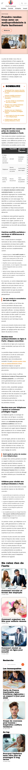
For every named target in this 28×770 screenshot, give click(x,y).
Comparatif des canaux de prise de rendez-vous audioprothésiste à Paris (15, 92)
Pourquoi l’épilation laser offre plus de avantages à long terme (12, 756)
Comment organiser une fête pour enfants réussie (13, 620)
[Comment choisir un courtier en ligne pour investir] (14, 636)
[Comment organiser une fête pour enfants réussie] (14, 608)
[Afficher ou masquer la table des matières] (22, 86)
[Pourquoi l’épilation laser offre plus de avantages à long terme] (14, 743)
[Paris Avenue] (10, 3)
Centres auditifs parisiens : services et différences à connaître (13, 97)
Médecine (7, 30)
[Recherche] (22, 3)
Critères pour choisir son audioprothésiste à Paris (12, 120)
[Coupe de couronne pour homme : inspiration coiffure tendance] (14, 710)
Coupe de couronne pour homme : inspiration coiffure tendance (12, 724)
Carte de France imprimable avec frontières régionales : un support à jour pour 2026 (14, 694)
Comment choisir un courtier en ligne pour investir (12, 650)
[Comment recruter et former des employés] (14, 579)
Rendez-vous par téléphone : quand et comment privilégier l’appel (14, 111)
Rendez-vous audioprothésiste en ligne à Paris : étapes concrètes (14, 106)
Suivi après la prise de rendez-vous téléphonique (15, 116)
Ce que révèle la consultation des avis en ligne (15, 101)
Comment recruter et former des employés (11, 592)
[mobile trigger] (2, 3)
